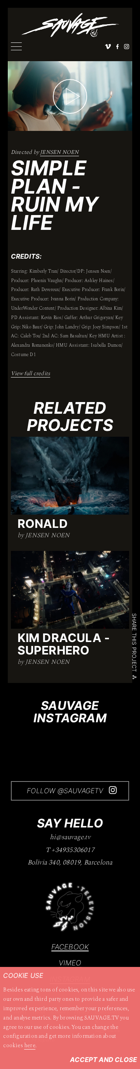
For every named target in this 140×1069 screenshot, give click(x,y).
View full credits (30, 373)
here (29, 1045)
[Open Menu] (16, 46)
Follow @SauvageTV (66, 791)
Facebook (70, 946)
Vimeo (70, 962)
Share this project (134, 642)
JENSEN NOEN (59, 152)
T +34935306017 (70, 850)
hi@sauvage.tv (70, 837)
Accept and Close (103, 1060)
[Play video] (70, 96)
